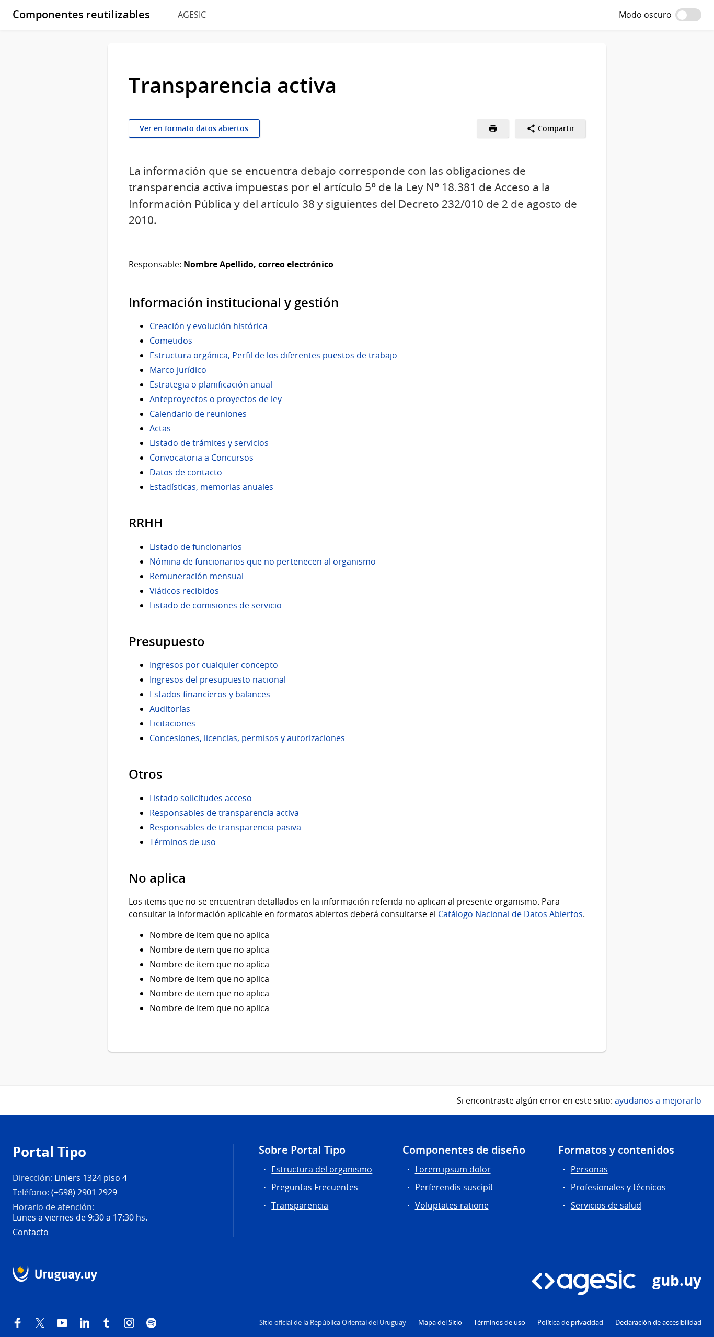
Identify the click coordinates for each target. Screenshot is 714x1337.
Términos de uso (182, 842)
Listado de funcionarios (195, 547)
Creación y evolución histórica (208, 326)
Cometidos (170, 340)
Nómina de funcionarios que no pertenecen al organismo (262, 561)
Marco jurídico (177, 370)
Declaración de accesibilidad (658, 1322)
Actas (160, 428)
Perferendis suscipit (454, 1187)
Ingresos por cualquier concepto (213, 665)
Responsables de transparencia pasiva (225, 827)
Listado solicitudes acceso (200, 798)
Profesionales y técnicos (618, 1187)
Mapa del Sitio (440, 1322)
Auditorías (169, 708)
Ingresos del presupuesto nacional (217, 679)
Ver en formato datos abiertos (194, 128)
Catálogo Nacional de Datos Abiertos (510, 914)
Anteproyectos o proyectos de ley (215, 399)
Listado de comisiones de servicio (215, 605)
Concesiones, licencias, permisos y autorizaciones (247, 738)
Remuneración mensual (196, 576)
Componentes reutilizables (81, 14)
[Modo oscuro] (688, 14)
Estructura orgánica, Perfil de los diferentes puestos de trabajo (273, 355)
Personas (589, 1169)
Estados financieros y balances (209, 694)
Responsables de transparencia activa (224, 812)
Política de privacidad (570, 1322)
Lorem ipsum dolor (453, 1169)
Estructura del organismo (321, 1169)
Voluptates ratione (452, 1205)
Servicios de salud (606, 1205)
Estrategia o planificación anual (210, 384)
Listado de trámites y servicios (209, 443)
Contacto (31, 1232)
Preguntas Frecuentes (314, 1187)
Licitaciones (172, 723)
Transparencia (299, 1205)
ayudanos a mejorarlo (658, 1100)
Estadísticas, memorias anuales (211, 486)
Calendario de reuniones (198, 413)
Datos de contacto (185, 472)
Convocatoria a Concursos (201, 457)
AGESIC (192, 14)
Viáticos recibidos (184, 590)
